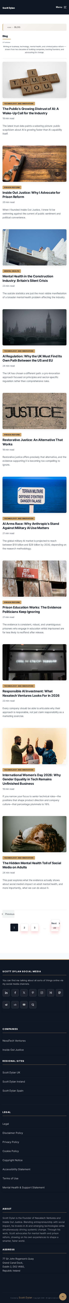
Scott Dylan (9, 8)
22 (54, 927)
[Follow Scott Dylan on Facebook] (15, 992)
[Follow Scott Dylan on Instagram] (41, 992)
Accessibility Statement (16, 1169)
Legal (6, 1123)
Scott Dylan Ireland (14, 1081)
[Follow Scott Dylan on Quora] (33, 1004)
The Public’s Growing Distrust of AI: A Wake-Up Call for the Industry (31, 111)
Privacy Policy (11, 1142)
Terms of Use (10, 1178)
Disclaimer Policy (13, 1133)
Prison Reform (12, 187)
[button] (61, 7)
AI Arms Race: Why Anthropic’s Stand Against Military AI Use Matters (31, 526)
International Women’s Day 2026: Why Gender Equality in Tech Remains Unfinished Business (32, 779)
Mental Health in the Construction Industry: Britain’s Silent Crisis (28, 278)
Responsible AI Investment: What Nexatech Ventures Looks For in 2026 (31, 693)
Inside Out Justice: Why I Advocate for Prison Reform (31, 195)
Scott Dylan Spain (13, 1090)
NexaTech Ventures (14, 1040)
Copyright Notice (13, 1160)
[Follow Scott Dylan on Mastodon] (59, 992)
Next (54, 923)
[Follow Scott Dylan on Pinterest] (33, 992)
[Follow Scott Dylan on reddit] (6, 1004)
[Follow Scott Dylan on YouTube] (24, 1004)
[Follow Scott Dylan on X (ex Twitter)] (24, 992)
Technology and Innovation (18, 104)
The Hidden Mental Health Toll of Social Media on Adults (32, 865)
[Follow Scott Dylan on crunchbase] (15, 1004)
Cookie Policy (11, 1151)
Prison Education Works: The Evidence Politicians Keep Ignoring (32, 609)
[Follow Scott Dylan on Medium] (50, 992)
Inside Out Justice (13, 1049)
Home (9, 27)
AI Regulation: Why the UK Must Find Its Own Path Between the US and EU (32, 358)
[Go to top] (62, 1296)
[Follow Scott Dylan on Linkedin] (6, 992)
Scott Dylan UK (11, 1072)
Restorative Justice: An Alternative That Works (33, 442)
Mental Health (11, 271)
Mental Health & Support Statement (24, 1187)
